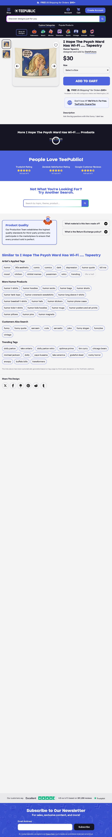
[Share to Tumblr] (43, 385)
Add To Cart (87, 81)
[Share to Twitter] (5, 385)
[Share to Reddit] (36, 385)
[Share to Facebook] (13, 385)
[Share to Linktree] (20, 385)
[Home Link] (25, 11)
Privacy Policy (50, 834)
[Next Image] (54, 66)
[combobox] (53, 19)
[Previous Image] (17, 66)
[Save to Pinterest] (28, 385)
